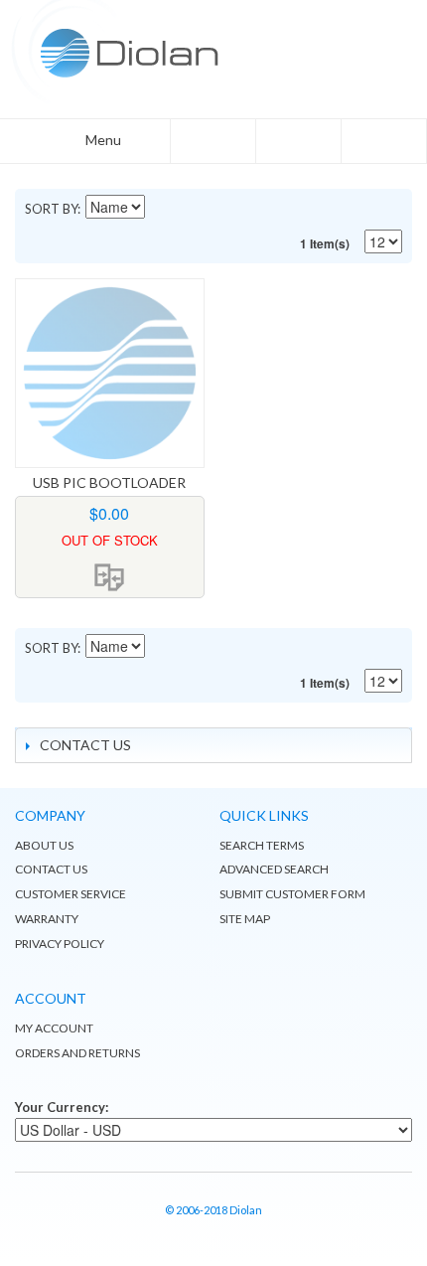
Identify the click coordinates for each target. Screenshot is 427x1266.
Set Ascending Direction (162, 209)
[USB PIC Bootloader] (110, 373)
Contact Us (51, 869)
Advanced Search (274, 869)
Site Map (244, 918)
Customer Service (70, 893)
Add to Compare (109, 577)
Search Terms (261, 845)
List (352, 209)
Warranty (46, 918)
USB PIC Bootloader (109, 482)
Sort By (51, 209)
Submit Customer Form (292, 893)
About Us (44, 845)
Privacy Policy (59, 943)
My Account (54, 1028)
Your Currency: (61, 1107)
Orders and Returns (77, 1052)
